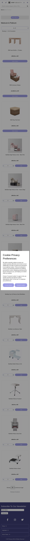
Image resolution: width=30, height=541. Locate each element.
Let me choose (8, 285)
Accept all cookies (21, 285)
